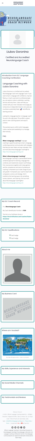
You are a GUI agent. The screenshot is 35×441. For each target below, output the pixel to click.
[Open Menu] (3, 2)
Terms (7, 423)
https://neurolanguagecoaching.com (13, 152)
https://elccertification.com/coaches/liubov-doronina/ (17, 218)
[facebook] (12, 427)
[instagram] (15, 427)
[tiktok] (21, 427)
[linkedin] (18, 427)
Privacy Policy (28, 421)
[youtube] (24, 427)
